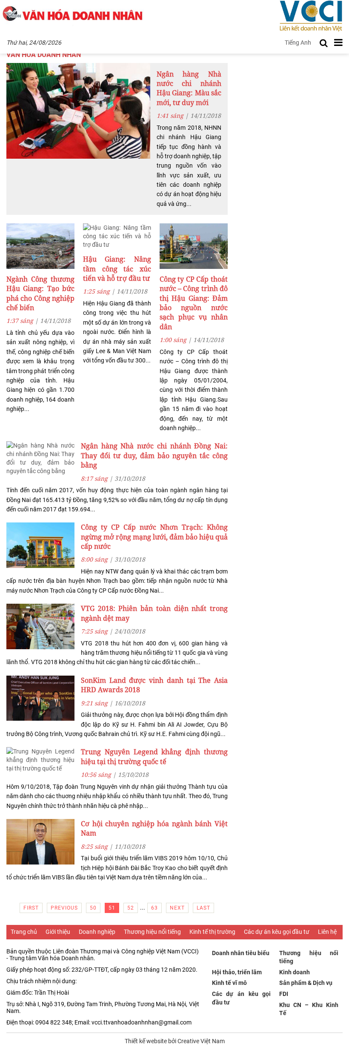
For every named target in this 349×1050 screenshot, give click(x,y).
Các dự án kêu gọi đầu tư (276, 931)
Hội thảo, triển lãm (237, 972)
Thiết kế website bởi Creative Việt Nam (175, 1041)
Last (203, 908)
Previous (64, 908)
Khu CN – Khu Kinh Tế (308, 1009)
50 (93, 908)
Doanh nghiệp (97, 931)
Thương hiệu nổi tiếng (152, 931)
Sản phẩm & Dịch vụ (305, 982)
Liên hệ (327, 931)
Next (177, 908)
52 (130, 908)
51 (112, 908)
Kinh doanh (294, 972)
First (31, 908)
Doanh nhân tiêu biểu (240, 953)
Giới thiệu (58, 931)
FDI (283, 993)
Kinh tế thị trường (212, 931)
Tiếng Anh (298, 42)
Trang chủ (24, 931)
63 (154, 908)
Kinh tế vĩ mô (229, 982)
